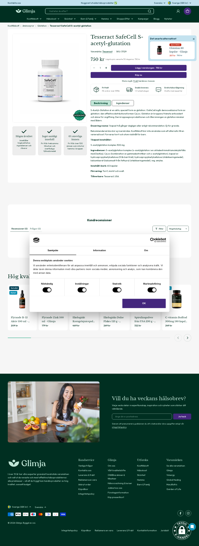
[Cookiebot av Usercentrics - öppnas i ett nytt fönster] (152, 240)
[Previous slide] (178, 338)
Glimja (19, 522)
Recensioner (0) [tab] (20, 228)
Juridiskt (165, 530)
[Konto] (178, 11)
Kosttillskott (13, 25)
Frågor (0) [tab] (35, 228)
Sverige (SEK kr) (180, 3)
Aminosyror (28, 25)
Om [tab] (146, 250)
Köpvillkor (86, 530)
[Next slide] (187, 338)
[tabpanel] (139, 143)
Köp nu (138, 75)
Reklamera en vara (104, 530)
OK (144, 303)
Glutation (42, 25)
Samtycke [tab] (53, 250)
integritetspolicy (119, 427)
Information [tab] (99, 250)
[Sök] (149, 11)
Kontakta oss (14, 3)
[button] (182, 530)
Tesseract (107, 51)
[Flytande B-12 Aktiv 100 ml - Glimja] (22, 299)
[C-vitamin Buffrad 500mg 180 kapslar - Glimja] (176, 299)
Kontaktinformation (147, 530)
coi (33, 522)
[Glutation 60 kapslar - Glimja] (159, 50)
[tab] (101, 103)
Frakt (135, 81)
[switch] (82, 289)
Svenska (158, 3)
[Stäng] (193, 38)
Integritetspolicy (70, 530)
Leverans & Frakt (125, 530)
